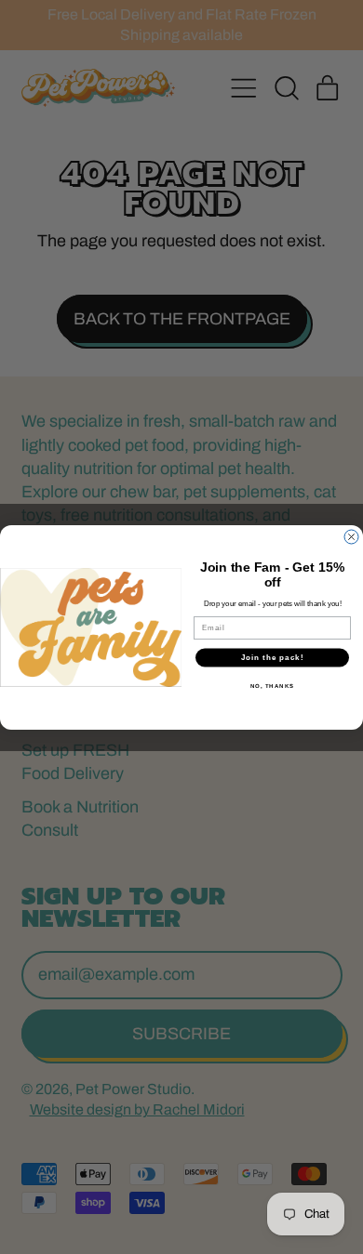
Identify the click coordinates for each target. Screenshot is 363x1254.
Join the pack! (272, 657)
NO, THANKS (272, 685)
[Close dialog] (351, 537)
